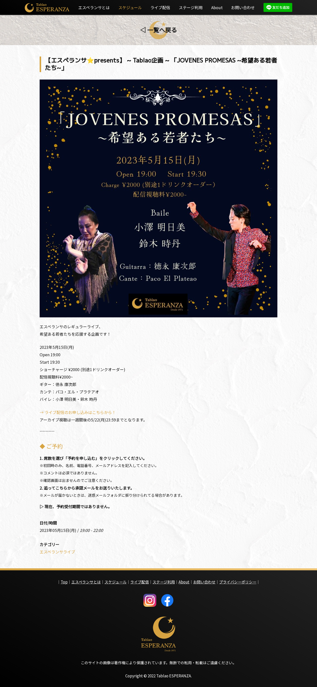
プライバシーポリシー (237, 581)
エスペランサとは (94, 7)
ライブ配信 (160, 7)
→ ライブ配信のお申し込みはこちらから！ (78, 412)
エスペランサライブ (57, 552)
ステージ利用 (191, 7)
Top (64, 581)
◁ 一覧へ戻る (158, 29)
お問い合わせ (243, 7)
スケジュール (130, 7)
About (217, 7)
